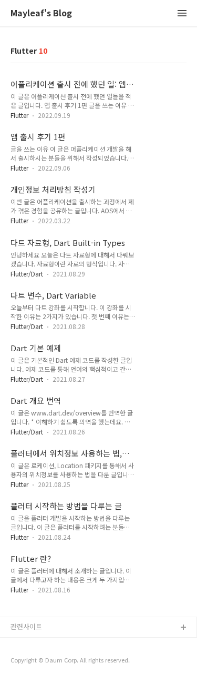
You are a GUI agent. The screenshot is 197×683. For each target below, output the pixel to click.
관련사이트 (26, 626)
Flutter (19, 115)
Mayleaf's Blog (41, 13)
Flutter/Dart (27, 273)
